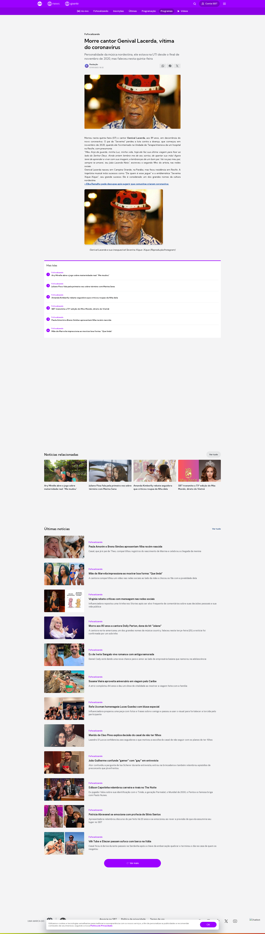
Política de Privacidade (101, 925)
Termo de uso (157, 919)
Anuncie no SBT (108, 919)
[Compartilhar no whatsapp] (163, 66)
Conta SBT (211, 3)
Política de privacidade (133, 919)
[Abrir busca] (194, 3)
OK (208, 924)
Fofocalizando (92, 34)
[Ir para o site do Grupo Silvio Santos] (42, 921)
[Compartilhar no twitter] (177, 66)
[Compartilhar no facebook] (170, 66)
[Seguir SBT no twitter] (226, 921)
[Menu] (224, 4)
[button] (65, 479)
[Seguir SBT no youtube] (235, 921)
